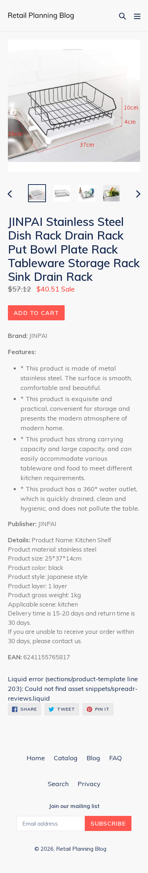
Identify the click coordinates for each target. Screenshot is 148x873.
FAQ (115, 758)
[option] (36, 193)
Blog (93, 758)
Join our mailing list (74, 806)
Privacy (89, 784)
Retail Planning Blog (81, 848)
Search (58, 784)
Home (36, 758)
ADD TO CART (36, 312)
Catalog (66, 758)
